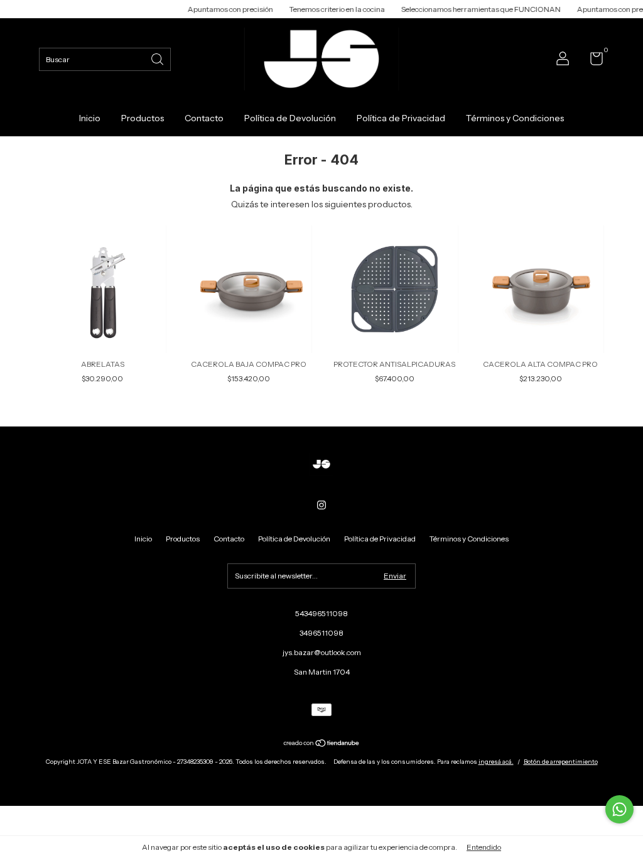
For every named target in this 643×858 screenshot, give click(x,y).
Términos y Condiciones (515, 118)
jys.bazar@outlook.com (322, 652)
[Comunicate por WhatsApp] (619, 809)
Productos (142, 118)
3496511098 (321, 633)
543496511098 (321, 613)
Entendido (484, 847)
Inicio (89, 118)
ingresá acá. (496, 762)
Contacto (204, 118)
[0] (592, 61)
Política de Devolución (290, 118)
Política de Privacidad (401, 118)
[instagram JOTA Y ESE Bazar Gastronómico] (321, 505)
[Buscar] (158, 58)
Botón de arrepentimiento (561, 762)
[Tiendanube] (322, 744)
